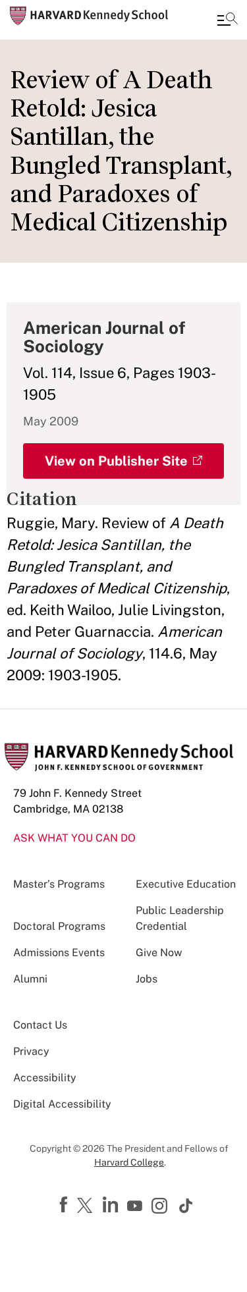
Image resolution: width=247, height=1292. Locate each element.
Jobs (146, 979)
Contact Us (40, 1025)
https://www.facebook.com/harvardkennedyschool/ (65, 1205)
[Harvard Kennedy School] (89, 15)
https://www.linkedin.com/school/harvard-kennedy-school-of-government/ (112, 1205)
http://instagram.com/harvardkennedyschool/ (161, 1207)
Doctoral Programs (59, 926)
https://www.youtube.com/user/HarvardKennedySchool (136, 1206)
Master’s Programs (59, 884)
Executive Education (186, 884)
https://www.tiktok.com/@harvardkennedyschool (186, 1206)
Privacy (31, 1051)
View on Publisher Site (116, 461)
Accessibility (44, 1077)
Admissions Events (59, 952)
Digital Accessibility (62, 1104)
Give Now (159, 952)
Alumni (30, 979)
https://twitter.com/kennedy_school (87, 1206)
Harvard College (129, 1162)
